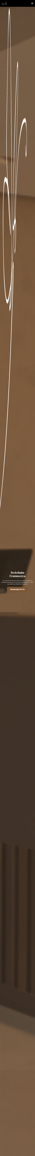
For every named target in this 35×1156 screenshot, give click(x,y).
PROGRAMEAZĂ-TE (17, 589)
